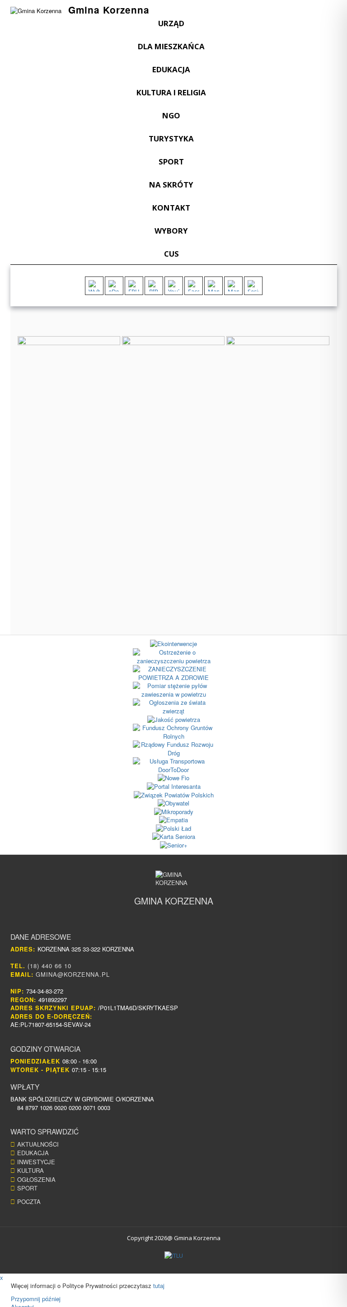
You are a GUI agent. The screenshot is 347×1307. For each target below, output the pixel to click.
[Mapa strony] (233, 285)
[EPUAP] (134, 285)
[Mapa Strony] (213, 285)
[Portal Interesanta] (173, 786)
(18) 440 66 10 (49, 965)
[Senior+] (173, 845)
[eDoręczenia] (114, 285)
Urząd (171, 23)
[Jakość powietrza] (173, 720)
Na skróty (171, 184)
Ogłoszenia (36, 1179)
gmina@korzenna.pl (73, 974)
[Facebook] (193, 285)
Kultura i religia (171, 92)
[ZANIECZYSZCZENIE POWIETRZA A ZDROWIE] (173, 673)
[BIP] (154, 285)
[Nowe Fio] (173, 778)
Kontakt (171, 207)
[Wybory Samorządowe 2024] (94, 285)
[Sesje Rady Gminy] (253, 285)
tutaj (158, 1285)
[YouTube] (173, 285)
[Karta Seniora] (173, 837)
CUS (171, 253)
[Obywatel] (173, 803)
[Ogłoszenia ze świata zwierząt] (173, 706)
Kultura (30, 1170)
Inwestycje (36, 1161)
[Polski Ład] (173, 828)
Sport (171, 161)
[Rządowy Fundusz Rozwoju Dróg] (173, 748)
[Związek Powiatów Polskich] (173, 795)
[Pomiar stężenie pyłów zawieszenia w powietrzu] (173, 690)
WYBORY (171, 230)
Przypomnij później (36, 1298)
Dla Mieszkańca (171, 46)
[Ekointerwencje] (173, 644)
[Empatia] (173, 820)
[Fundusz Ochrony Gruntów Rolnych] (173, 732)
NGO (171, 115)
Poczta (29, 1201)
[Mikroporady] (173, 812)
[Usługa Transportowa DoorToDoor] (173, 765)
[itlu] (173, 1256)
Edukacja (171, 69)
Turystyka (171, 138)
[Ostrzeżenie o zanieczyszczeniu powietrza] (173, 656)
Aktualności (38, 1144)
